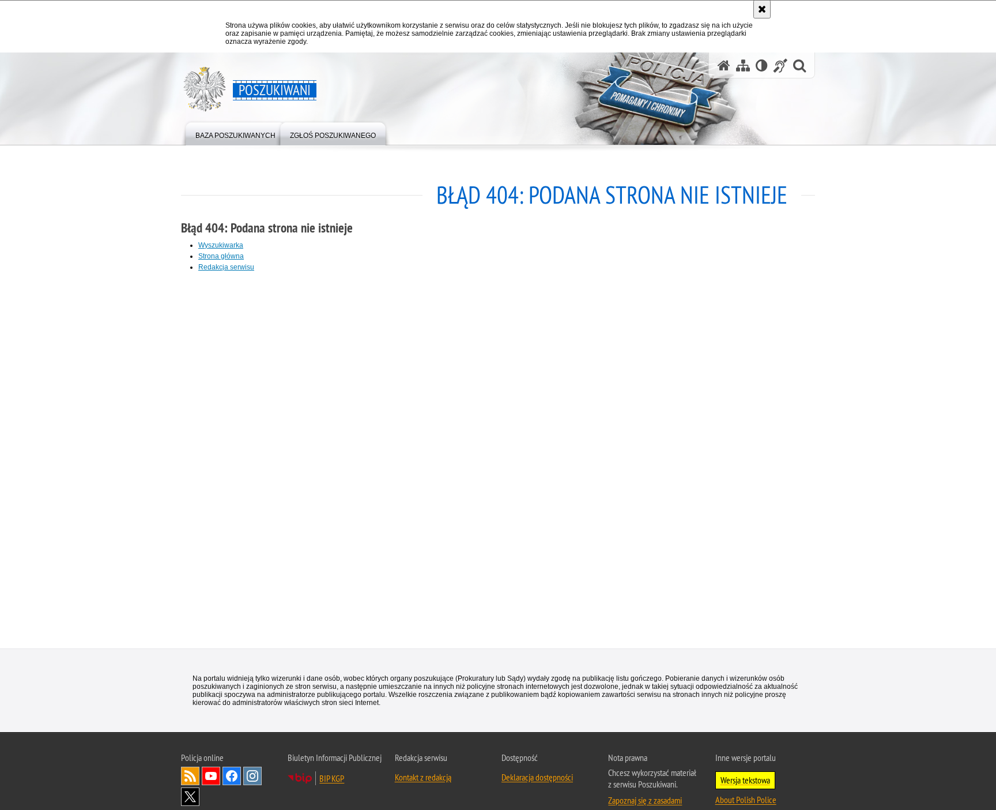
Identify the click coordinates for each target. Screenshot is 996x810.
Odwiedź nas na (211, 776)
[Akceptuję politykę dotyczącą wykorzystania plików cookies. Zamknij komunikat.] (762, 9)
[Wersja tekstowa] (762, 65)
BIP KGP (331, 779)
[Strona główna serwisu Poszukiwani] (724, 65)
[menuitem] (235, 133)
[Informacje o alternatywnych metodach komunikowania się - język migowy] (780, 65)
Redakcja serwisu (226, 267)
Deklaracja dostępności (537, 777)
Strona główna (221, 256)
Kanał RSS (190, 776)
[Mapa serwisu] (743, 65)
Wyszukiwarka (220, 245)
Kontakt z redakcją (423, 777)
